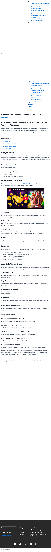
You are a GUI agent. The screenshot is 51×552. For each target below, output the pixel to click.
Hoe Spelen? (5, 145)
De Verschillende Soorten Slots (9, 143)
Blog (30, 25)
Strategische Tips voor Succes (9, 146)
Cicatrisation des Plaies (36, 6)
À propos (31, 24)
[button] (38, 54)
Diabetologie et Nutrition (36, 20)
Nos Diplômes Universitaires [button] (36, 1)
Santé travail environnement (37, 10)
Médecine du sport (35, 13)
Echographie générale (36, 8)
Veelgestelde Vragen (7, 148)
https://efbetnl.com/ (27, 183)
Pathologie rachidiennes (36, 11)
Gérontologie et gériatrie (36, 18)
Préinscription (32, 22)
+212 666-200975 (6, 535)
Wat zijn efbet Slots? (7, 141)
